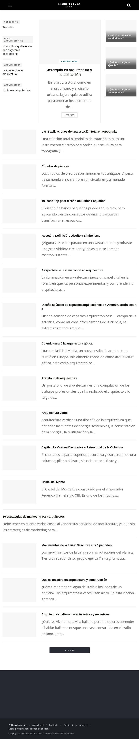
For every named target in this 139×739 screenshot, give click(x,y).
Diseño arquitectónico (13, 39)
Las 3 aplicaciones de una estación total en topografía (79, 131)
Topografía (11, 22)
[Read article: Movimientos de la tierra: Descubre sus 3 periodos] (19, 555)
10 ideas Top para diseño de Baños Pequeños (73, 201)
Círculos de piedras (55, 166)
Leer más (69, 115)
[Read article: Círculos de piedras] (19, 176)
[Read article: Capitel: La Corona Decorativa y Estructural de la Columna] (19, 458)
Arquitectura (69, 61)
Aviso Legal (38, 724)
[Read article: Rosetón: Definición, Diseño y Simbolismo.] (19, 246)
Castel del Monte (53, 482)
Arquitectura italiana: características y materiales (76, 614)
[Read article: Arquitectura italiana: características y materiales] (19, 625)
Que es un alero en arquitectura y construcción (74, 580)
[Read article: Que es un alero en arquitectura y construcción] (19, 590)
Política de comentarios (75, 724)
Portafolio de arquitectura (59, 378)
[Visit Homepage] (69, 5)
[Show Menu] (10, 5)
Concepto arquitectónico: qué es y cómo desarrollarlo (18, 50)
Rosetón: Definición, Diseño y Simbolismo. (71, 235)
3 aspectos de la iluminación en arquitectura (72, 270)
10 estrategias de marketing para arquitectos (34, 516)
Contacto (53, 724)
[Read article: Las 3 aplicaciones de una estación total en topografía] (19, 142)
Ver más (69, 650)
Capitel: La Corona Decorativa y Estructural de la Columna (82, 447)
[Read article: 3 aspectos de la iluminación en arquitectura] (19, 280)
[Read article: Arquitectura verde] (19, 423)
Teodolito (8, 27)
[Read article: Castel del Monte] (19, 492)
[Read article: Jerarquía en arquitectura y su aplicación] (69, 42)
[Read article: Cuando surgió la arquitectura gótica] (19, 354)
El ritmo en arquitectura (16, 90)
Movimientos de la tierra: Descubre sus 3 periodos (77, 545)
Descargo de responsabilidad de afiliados (28, 728)
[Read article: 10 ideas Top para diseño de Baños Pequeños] (19, 211)
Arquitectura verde (55, 413)
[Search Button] (129, 5)
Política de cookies (17, 724)
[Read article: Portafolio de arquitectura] (19, 388)
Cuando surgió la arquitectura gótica (67, 343)
